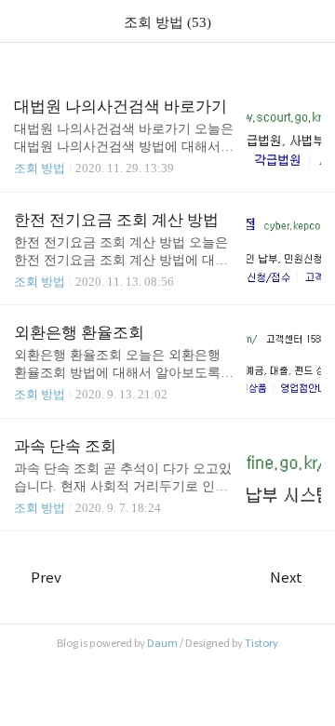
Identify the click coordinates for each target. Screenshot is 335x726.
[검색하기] (311, 21)
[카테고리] (23, 21)
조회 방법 (39, 168)
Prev (46, 577)
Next (286, 577)
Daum (162, 643)
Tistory (261, 643)
